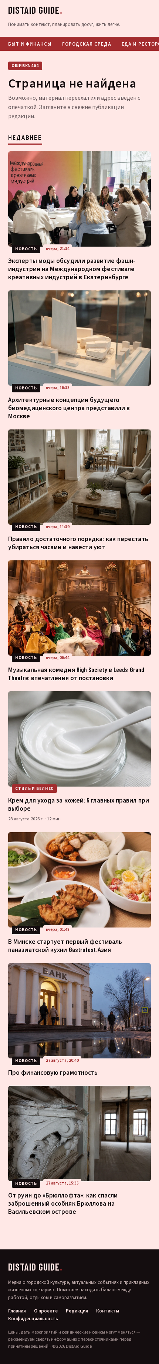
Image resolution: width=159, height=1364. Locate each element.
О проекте (46, 1311)
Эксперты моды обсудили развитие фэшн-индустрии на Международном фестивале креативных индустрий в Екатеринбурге (72, 268)
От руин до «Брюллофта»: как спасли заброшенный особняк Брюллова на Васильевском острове (63, 1203)
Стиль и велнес (34, 788)
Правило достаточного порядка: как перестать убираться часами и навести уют (78, 542)
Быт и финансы (30, 44)
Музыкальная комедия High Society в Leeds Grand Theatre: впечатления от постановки (76, 673)
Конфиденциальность (33, 1319)
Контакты (107, 1311)
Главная (17, 1311)
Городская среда (86, 44)
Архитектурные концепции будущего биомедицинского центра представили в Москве (69, 407)
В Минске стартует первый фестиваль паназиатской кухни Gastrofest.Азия (65, 945)
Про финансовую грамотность (53, 1072)
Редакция (77, 1311)
